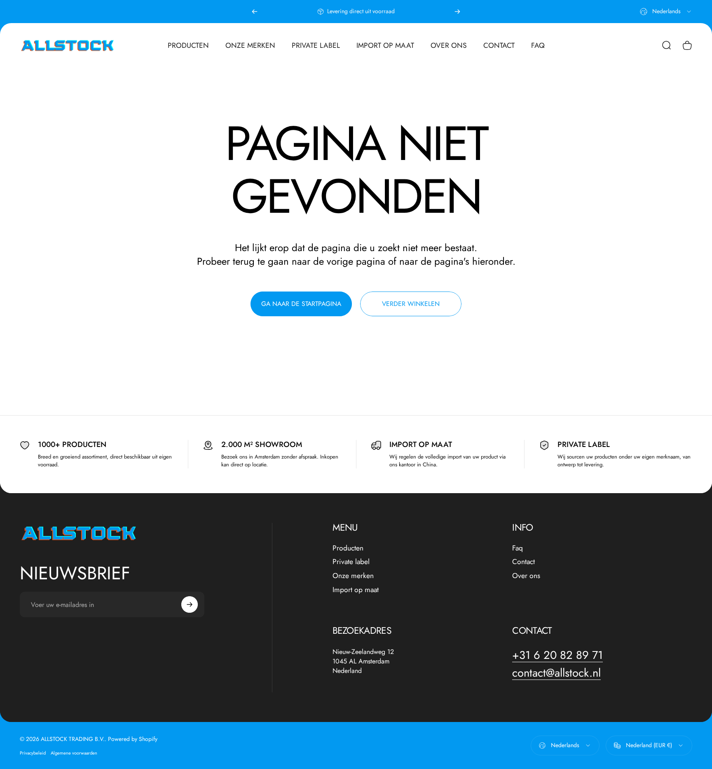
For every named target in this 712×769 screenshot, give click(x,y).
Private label (351, 562)
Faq (517, 548)
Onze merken (353, 576)
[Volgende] (457, 11)
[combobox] (666, 11)
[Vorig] (255, 11)
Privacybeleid (33, 753)
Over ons (526, 576)
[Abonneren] (189, 604)
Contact (523, 562)
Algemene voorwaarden (74, 753)
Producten (348, 548)
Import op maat (356, 590)
